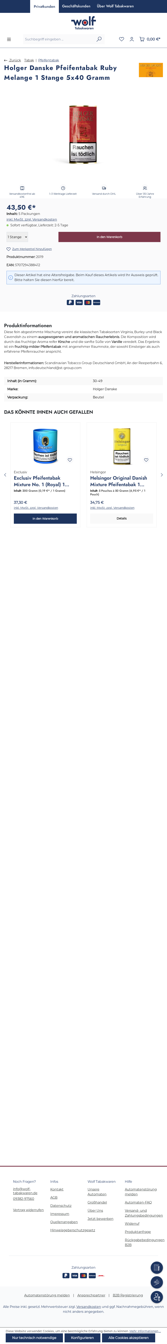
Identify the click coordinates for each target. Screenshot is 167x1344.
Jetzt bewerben (100, 1219)
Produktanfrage (138, 1232)
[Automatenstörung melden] (157, 1268)
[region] (83, 135)
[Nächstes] (162, 474)
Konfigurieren (82, 1338)
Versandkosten (88, 1307)
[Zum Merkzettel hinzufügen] (70, 460)
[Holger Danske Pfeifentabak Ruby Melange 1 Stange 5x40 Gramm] (83, 135)
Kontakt (57, 1189)
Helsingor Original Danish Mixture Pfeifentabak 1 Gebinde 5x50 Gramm (118, 481)
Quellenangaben (64, 1222)
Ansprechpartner (91, 1295)
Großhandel (97, 1202)
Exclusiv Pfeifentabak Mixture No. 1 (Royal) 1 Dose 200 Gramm (39, 481)
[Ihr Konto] (132, 39)
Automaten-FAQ (138, 1202)
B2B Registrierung (128, 1295)
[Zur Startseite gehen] (83, 22)
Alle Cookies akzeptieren (129, 1338)
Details (122, 518)
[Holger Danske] (151, 73)
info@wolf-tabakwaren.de (25, 1191)
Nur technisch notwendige (34, 1338)
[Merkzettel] (121, 39)
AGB (53, 1197)
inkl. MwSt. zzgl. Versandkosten (32, 219)
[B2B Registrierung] (157, 1297)
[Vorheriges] (5, 474)
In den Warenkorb (109, 237)
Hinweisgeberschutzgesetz (72, 1230)
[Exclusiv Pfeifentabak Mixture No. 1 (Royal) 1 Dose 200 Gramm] (45, 446)
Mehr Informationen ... (145, 1331)
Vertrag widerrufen (28, 1210)
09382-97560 (23, 1199)
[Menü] (9, 39)
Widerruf (132, 1224)
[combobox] (58, 39)
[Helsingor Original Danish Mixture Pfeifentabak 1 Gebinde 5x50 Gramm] (121, 446)
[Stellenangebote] (157, 1282)
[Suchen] (99, 39)
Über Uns (95, 1211)
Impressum (59, 1214)
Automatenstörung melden (47, 1295)
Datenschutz (60, 1206)
